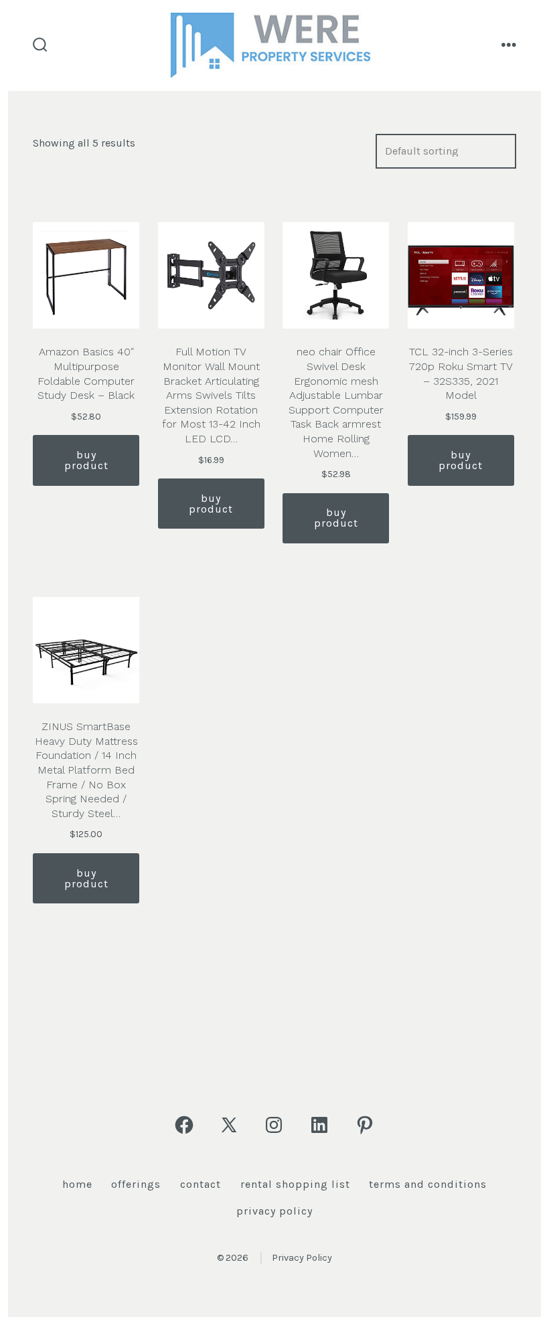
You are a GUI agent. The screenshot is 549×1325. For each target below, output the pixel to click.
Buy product (86, 460)
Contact (200, 1184)
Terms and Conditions (428, 1184)
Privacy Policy (274, 1211)
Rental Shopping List (295, 1184)
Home (77, 1184)
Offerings (136, 1184)
